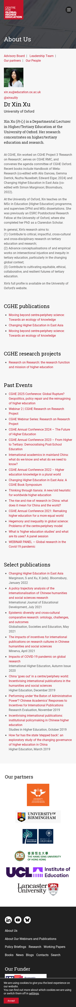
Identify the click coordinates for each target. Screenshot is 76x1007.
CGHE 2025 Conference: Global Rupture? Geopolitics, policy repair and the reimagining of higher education (40, 398)
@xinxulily (11, 97)
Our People (33, 60)
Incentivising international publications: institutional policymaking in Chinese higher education (39, 720)
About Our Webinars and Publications (30, 939)
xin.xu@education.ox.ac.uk (22, 92)
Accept (11, 1000)
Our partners (12, 60)
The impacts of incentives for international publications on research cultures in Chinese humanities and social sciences (39, 641)
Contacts (42, 955)
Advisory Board (14, 56)
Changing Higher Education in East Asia (36, 325)
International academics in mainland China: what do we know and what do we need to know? (39, 459)
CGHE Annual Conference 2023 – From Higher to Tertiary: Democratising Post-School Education (40, 444)
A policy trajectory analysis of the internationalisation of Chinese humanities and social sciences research (38, 593)
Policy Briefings (15, 947)
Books (9, 955)
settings (34, 993)
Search (55, 955)
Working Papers (54, 947)
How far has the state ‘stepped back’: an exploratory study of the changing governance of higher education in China (40, 739)
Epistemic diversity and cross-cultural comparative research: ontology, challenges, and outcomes (39, 617)
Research (35, 947)
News (20, 955)
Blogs (30, 955)
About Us (11, 930)
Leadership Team (42, 56)
